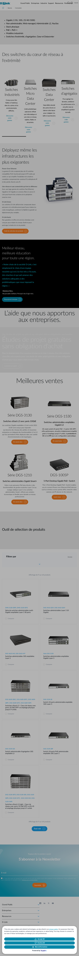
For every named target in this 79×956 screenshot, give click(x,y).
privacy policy (53, 929)
